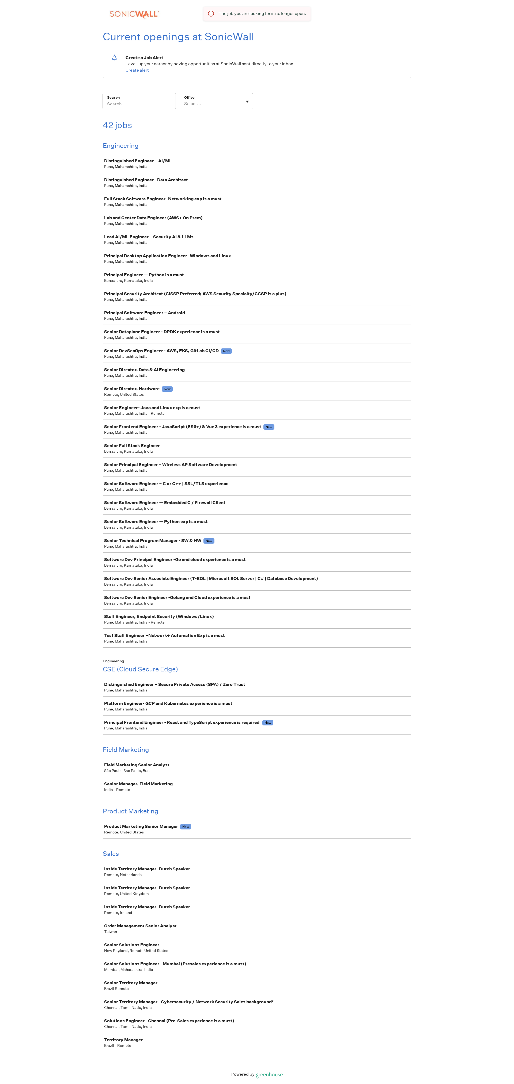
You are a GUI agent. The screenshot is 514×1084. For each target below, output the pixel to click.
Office (189, 97)
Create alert (137, 70)
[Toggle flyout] (247, 101)
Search (113, 97)
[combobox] (184, 104)
